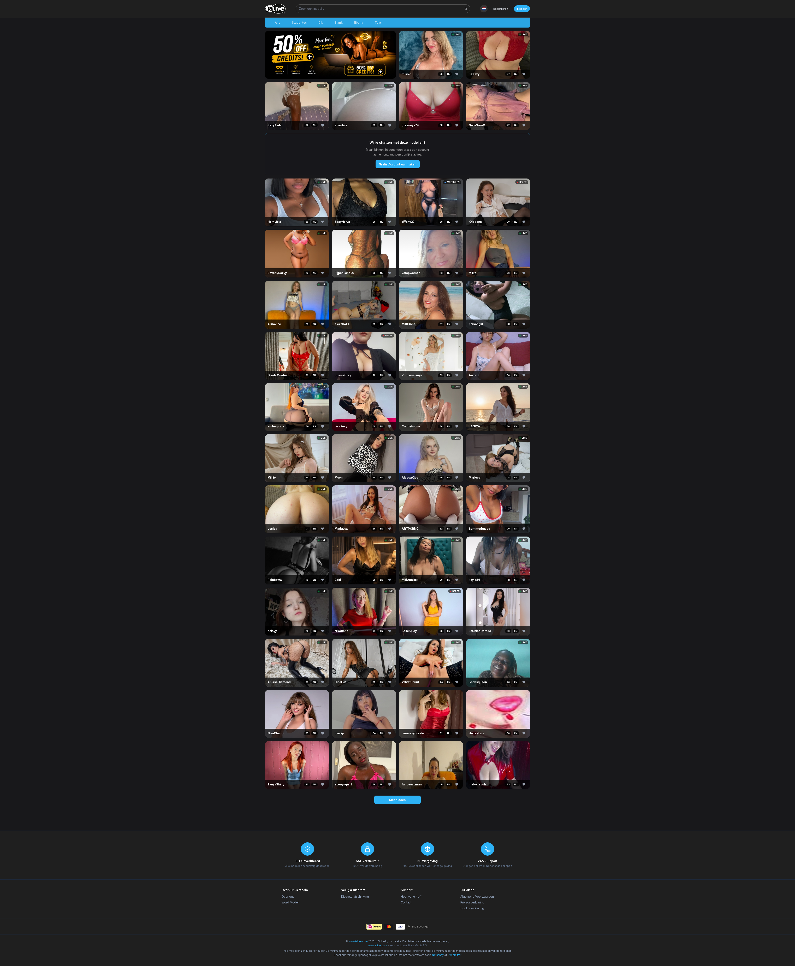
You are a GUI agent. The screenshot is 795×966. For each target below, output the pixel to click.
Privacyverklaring (472, 902)
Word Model (290, 902)
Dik (320, 22)
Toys (378, 22)
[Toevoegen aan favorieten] (456, 74)
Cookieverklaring (472, 908)
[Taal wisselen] (484, 8)
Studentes (299, 22)
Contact (406, 902)
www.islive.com (358, 941)
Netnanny (438, 954)
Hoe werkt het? (411, 896)
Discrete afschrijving (355, 896)
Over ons (288, 896)
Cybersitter (454, 954)
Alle (277, 22)
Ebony (358, 22)
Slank (339, 22)
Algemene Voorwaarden (477, 896)
